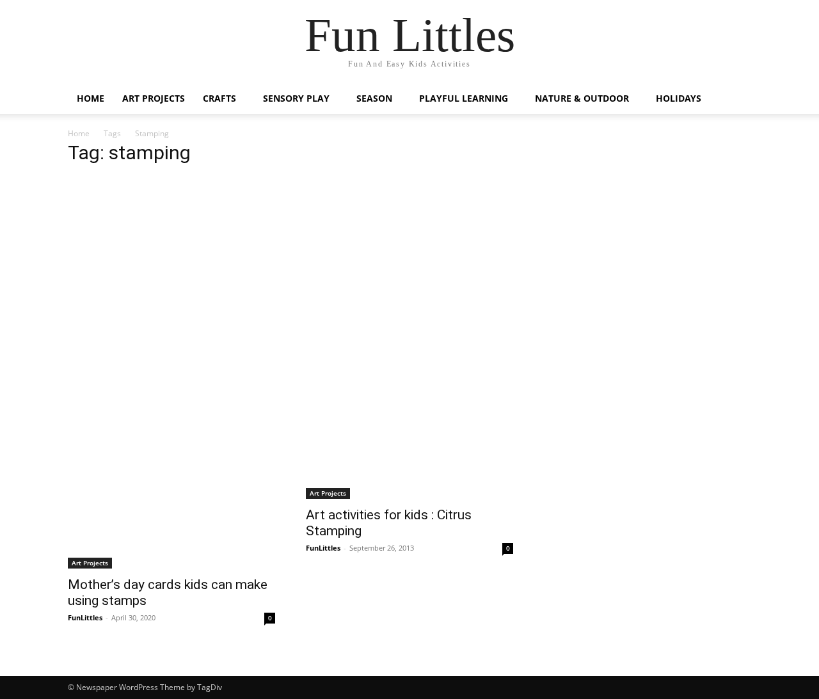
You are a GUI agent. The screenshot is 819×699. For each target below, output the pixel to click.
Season (374, 98)
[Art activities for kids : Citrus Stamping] (409, 430)
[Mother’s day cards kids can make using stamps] (171, 465)
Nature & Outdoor (582, 98)
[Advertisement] (290, 266)
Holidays (678, 98)
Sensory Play (296, 98)
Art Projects (153, 98)
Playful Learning (463, 98)
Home (90, 98)
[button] (735, 99)
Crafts (219, 98)
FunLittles (85, 617)
